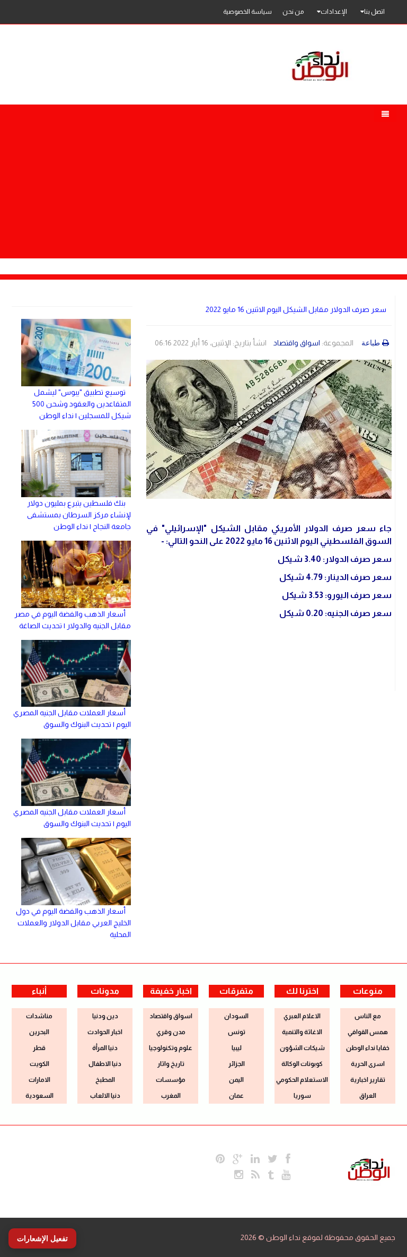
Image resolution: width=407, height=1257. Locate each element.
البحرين (39, 1032)
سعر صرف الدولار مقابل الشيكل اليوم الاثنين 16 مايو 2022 (296, 309)
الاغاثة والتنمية (302, 1032)
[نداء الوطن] (368, 1168)
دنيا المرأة (105, 1048)
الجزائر (236, 1064)
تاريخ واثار (170, 1064)
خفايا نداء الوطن (368, 1048)
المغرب (171, 1095)
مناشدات (39, 1016)
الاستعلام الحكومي (302, 1079)
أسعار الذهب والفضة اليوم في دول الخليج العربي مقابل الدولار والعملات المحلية (73, 923)
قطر (39, 1048)
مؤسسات (170, 1079)
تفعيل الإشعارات (42, 1238)
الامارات (39, 1079)
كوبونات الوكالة (302, 1064)
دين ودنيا (105, 1016)
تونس (236, 1032)
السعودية (39, 1095)
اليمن (236, 1079)
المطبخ (105, 1079)
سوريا (302, 1095)
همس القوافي (368, 1032)
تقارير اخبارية (367, 1079)
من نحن (293, 11)
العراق (367, 1095)
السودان (236, 1016)
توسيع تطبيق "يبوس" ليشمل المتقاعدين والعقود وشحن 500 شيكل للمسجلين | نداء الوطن (81, 404)
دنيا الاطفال (105, 1064)
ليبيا (237, 1048)
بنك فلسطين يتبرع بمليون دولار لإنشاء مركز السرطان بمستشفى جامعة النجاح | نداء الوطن (79, 515)
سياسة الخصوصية (247, 11)
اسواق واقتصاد (296, 343)
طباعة (370, 342)
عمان (236, 1095)
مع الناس (368, 1016)
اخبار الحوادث (104, 1032)
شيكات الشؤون (302, 1048)
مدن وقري (170, 1032)
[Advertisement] (203, 179)
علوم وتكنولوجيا (170, 1048)
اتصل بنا (374, 11)
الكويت (39, 1064)
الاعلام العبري (302, 1016)
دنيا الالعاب (105, 1095)
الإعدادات (334, 11)
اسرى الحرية (368, 1064)
